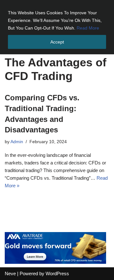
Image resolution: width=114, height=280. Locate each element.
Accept (57, 41)
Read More (88, 27)
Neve (10, 273)
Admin (16, 141)
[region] (57, 27)
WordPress (57, 273)
